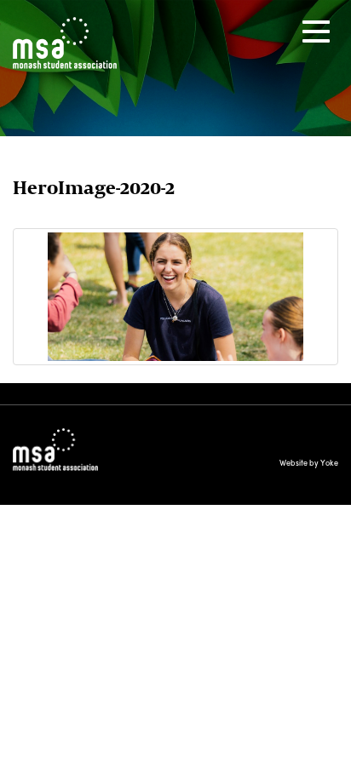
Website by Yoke (308, 462)
